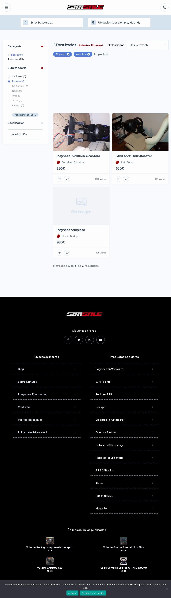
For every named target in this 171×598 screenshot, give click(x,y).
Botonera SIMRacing (109, 445)
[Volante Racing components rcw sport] (50, 540)
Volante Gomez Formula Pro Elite (123, 547)
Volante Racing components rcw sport (49, 547)
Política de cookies (30, 419)
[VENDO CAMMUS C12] (50, 561)
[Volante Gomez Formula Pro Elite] (123, 540)
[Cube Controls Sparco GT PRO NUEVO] (123, 561)
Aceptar (72, 593)
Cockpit (100, 407)
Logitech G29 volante (109, 369)
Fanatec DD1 (104, 495)
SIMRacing (103, 381)
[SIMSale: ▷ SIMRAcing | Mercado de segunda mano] (85, 7)
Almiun (100, 483)
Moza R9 (101, 508)
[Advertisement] (110, 85)
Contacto (24, 407)
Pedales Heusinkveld (109, 457)
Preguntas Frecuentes (32, 394)
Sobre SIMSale (27, 381)
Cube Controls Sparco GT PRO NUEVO (123, 568)
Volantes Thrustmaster (110, 419)
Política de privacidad (93, 593)
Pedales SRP (104, 394)
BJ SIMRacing (105, 470)
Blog (21, 369)
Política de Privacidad (32, 432)
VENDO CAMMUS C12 (49, 568)
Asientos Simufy (106, 432)
